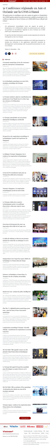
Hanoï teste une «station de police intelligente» (17, 292)
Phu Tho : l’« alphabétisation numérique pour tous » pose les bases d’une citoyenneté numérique (16, 310)
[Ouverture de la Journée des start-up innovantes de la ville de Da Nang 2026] (40, 228)
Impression (12, 53)
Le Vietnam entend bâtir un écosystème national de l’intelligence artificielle (15, 118)
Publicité (42, 433)
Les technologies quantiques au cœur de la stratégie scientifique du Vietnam (15, 82)
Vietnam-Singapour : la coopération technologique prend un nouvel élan (13, 189)
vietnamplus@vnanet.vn (31, 441)
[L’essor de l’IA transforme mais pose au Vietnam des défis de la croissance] (40, 177)
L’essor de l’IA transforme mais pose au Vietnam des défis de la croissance (14, 174)
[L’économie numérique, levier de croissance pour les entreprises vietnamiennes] (40, 66)
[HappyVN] (42, 426)
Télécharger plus (25, 418)
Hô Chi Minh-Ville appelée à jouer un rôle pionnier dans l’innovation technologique (15, 351)
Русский (43, 1)
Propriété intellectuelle (28, 431)
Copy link (15, 53)
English (29, 1)
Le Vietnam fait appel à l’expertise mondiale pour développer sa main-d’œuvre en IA (16, 368)
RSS (44, 431)
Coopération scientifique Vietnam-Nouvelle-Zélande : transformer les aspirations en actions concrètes (17, 329)
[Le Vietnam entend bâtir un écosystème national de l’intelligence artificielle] (40, 121)
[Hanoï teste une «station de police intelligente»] (40, 295)
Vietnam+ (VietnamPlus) (12, 1)
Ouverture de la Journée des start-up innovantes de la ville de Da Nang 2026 (14, 225)
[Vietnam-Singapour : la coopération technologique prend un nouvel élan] (40, 192)
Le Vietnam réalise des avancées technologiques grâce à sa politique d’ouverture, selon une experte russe (14, 204)
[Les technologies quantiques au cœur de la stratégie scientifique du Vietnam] (40, 85)
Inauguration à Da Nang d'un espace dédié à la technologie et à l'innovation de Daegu (16, 260)
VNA (29, 433)
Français (32, 1)
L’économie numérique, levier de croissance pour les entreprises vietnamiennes (16, 63)
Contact (47, 433)
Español (36, 1)
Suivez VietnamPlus (33, 53)
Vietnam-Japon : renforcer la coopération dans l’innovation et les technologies (17, 406)
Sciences (5, 4)
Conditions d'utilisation (38, 431)
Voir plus (7, 59)
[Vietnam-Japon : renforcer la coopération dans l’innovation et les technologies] (40, 409)
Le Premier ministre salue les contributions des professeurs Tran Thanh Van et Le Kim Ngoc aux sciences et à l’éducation (17, 99)
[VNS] (8, 426)
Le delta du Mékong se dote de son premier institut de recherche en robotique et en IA (16, 239)
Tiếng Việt (25, 1)
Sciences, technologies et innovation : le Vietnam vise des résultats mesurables (15, 275)
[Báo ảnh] (34, 426)
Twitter (9, 53)
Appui (47, 431)
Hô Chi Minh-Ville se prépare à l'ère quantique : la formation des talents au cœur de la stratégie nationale (17, 389)
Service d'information (36, 433)
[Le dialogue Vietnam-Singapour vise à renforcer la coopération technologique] (40, 158)
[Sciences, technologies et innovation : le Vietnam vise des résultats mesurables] (40, 278)
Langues (25, 433)
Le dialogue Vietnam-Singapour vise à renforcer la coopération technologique (14, 155)
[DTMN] (24, 426)
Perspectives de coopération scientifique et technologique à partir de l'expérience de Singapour (16, 138)
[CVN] (16, 426)
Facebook (6, 53)
